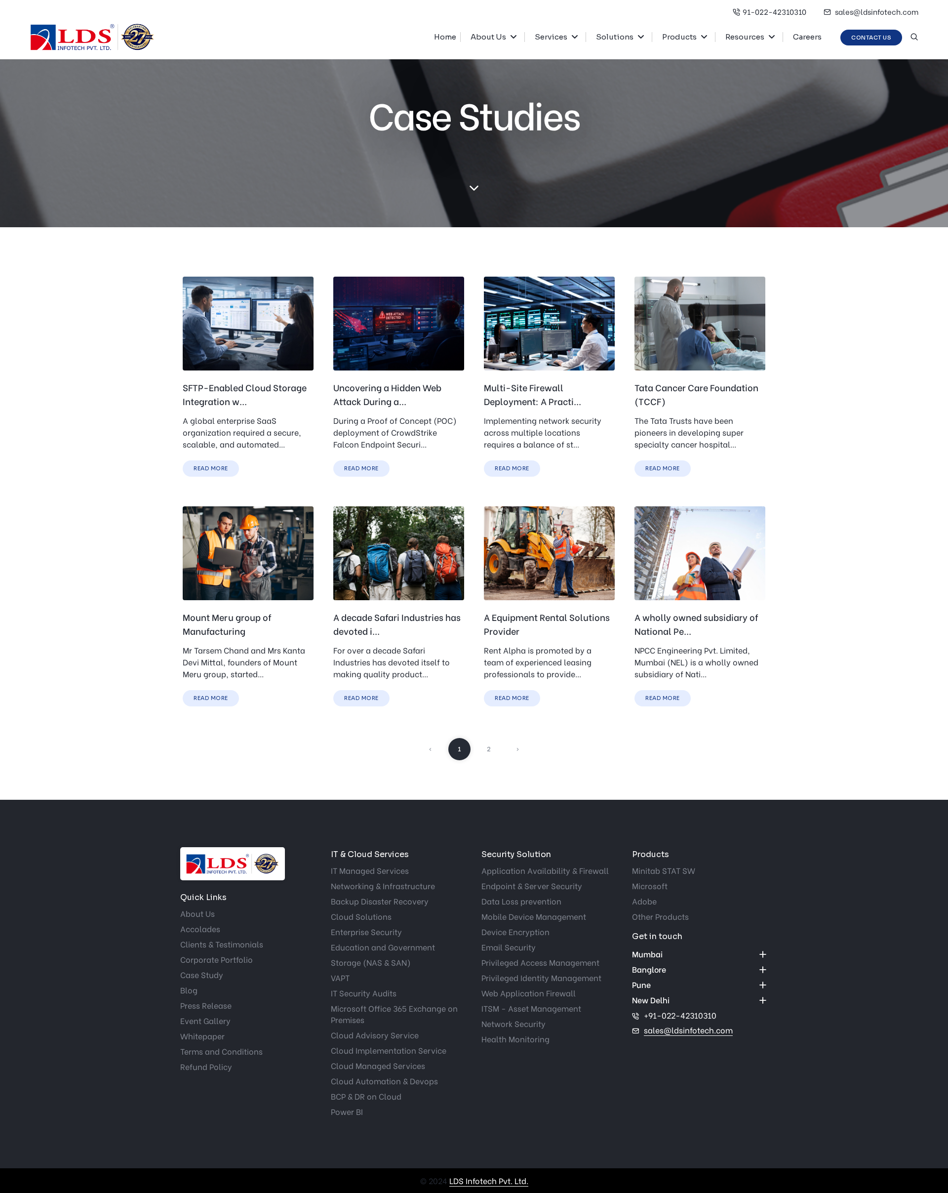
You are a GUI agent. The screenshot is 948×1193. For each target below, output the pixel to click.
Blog (189, 989)
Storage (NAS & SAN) (371, 962)
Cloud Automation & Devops (384, 1080)
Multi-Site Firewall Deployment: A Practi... (532, 394)
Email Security (508, 946)
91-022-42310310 (774, 11)
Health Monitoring (515, 1038)
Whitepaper (202, 1035)
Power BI (347, 1111)
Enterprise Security (366, 931)
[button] (517, 37)
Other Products (660, 916)
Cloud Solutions (361, 916)
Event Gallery (205, 1020)
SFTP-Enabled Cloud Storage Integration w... (245, 394)
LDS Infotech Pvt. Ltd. (488, 1180)
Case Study (201, 974)
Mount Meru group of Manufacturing (227, 623)
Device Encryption (515, 931)
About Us (488, 36)
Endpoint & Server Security (531, 885)
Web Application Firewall (528, 992)
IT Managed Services (370, 870)
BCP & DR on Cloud (366, 1096)
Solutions (614, 36)
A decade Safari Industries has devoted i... (397, 623)
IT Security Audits (363, 992)
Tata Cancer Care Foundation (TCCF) (696, 394)
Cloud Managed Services (378, 1065)
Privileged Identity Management (541, 977)
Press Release (206, 1005)
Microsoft (650, 885)
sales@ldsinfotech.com (875, 11)
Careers (807, 36)
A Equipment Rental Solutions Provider (547, 623)
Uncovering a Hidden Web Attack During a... (387, 394)
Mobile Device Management (533, 916)
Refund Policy (206, 1066)
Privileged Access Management (540, 962)
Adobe (644, 900)
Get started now (7, 542)
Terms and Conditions (221, 1051)
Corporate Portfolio (216, 959)
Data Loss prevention (521, 900)
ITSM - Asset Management (531, 1008)
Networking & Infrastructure (383, 885)
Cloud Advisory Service (375, 1034)
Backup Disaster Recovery (380, 900)
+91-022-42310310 (680, 1015)
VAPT (340, 977)
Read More (211, 468)
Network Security (513, 1023)
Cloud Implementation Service (388, 1050)
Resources (744, 36)
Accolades (200, 928)
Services (551, 36)
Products (679, 36)
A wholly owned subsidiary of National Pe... (696, 623)
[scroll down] (474, 188)
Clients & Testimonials (221, 943)
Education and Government (383, 946)
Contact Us (871, 37)
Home (445, 36)
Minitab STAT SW (663, 870)
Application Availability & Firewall (545, 870)
